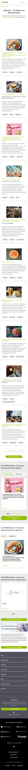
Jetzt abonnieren (14, 709)
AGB (14, 765)
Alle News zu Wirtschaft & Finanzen (14, 517)
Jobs (2, 679)
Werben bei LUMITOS (13, 752)
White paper (4, 669)
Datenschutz (20, 765)
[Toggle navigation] (26, 2)
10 (20, 513)
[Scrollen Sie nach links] (23, 474)
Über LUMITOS (13, 754)
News (2, 655)
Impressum (7, 765)
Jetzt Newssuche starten (14, 647)
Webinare (3, 674)
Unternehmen (4, 660)
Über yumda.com (14, 757)
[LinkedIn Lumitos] (14, 746)
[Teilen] (21, 2)
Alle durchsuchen (14, 456)
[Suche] (19, 2)
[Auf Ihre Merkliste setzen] (25, 37)
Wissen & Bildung (5, 683)
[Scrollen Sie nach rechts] (25, 474)
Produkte (3, 664)
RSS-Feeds (3, 688)
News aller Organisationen (14, 619)
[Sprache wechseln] (23, 2)
